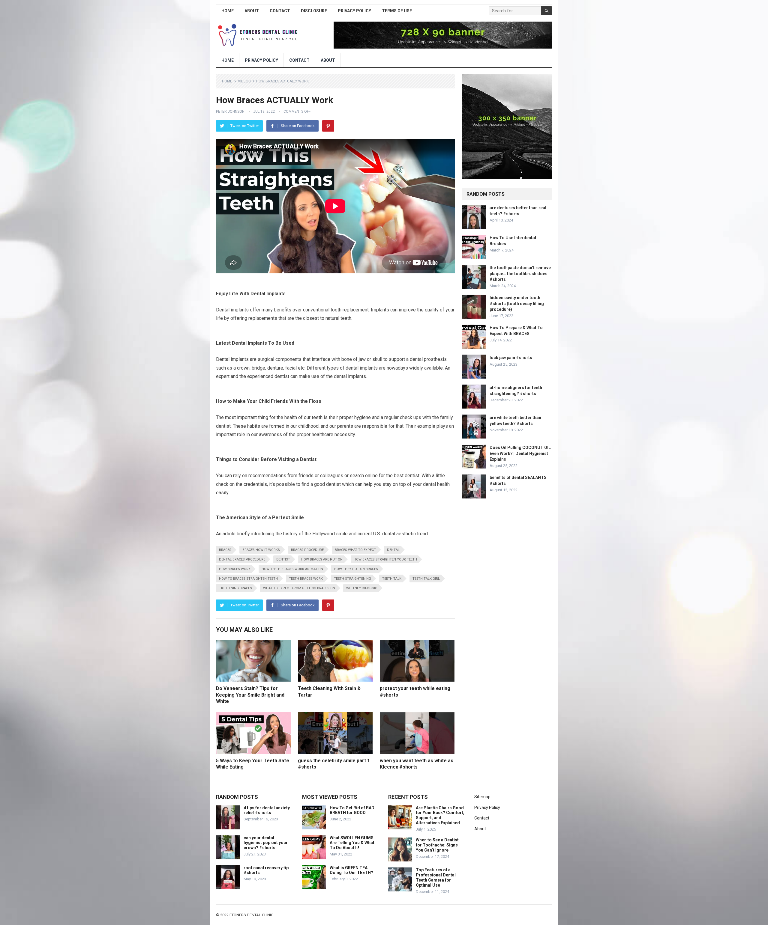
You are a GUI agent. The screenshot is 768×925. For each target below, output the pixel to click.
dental (393, 550)
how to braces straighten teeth (248, 579)
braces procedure (307, 550)
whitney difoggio (361, 588)
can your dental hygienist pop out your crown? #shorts (266, 842)
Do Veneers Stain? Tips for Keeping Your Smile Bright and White (250, 695)
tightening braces (235, 588)
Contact (280, 10)
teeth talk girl (426, 579)
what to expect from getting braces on (299, 588)
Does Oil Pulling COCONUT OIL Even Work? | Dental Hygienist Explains (520, 453)
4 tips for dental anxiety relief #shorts (267, 810)
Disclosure (314, 10)
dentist (283, 559)
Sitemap (482, 796)
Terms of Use (397, 10)
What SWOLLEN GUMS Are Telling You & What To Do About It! (352, 842)
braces (225, 550)
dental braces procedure (242, 559)
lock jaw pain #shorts (511, 357)
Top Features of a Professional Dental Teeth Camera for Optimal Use (436, 877)
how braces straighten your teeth (385, 559)
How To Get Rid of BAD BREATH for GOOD (352, 810)
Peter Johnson (230, 111)
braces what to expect (355, 550)
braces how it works (261, 550)
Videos (244, 81)
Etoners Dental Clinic (251, 915)
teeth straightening (352, 579)
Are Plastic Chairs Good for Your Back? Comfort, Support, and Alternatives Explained (440, 815)
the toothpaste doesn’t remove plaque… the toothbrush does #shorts (520, 273)
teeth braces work (306, 579)
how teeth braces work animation (292, 569)
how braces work (234, 569)
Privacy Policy (354, 10)
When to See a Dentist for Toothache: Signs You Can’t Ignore (437, 844)
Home (227, 10)
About (251, 10)
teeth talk (391, 579)
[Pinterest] (328, 126)
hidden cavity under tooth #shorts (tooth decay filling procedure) (517, 303)
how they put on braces (356, 569)
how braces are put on (322, 559)
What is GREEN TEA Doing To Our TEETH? (351, 870)
